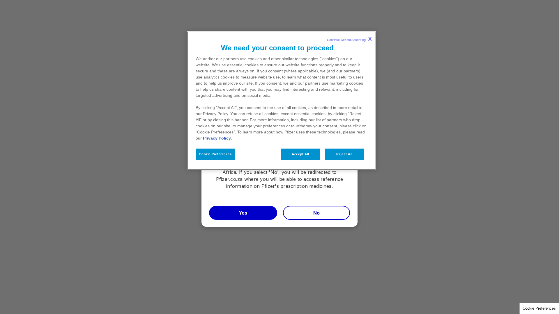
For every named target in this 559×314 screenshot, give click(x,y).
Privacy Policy (217, 138)
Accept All (300, 154)
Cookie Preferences (539, 308)
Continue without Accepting (349, 39)
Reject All (344, 154)
